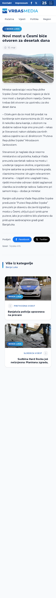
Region (47, 19)
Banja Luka (13, 29)
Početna (9, 19)
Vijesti (22, 19)
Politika (34, 19)
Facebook (24, 239)
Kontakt (7, 3)
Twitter (43, 239)
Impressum (21, 3)
